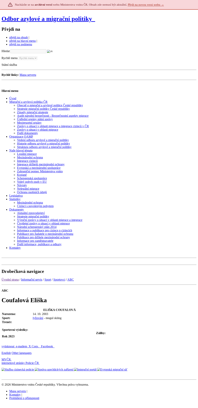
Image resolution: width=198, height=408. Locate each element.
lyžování (38, 318)
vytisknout (8, 346)
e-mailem (21, 346)
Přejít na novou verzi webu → (146, 4)
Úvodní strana (10, 279)
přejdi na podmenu (20, 44)
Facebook (47, 346)
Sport (47, 279)
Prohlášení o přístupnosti (24, 398)
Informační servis (31, 279)
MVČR (6, 359)
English (6, 353)
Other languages (22, 353)
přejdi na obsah (18, 37)
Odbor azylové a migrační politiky (48, 18)
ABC (70, 279)
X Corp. (34, 346)
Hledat (6, 51)
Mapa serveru (28, 74)
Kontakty (15, 394)
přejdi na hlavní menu (22, 40)
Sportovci (59, 279)
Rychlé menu (10, 58)
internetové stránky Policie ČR (20, 363)
